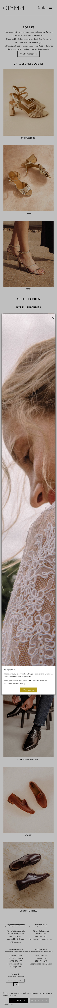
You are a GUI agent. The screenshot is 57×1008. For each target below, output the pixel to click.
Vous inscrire (28, 690)
